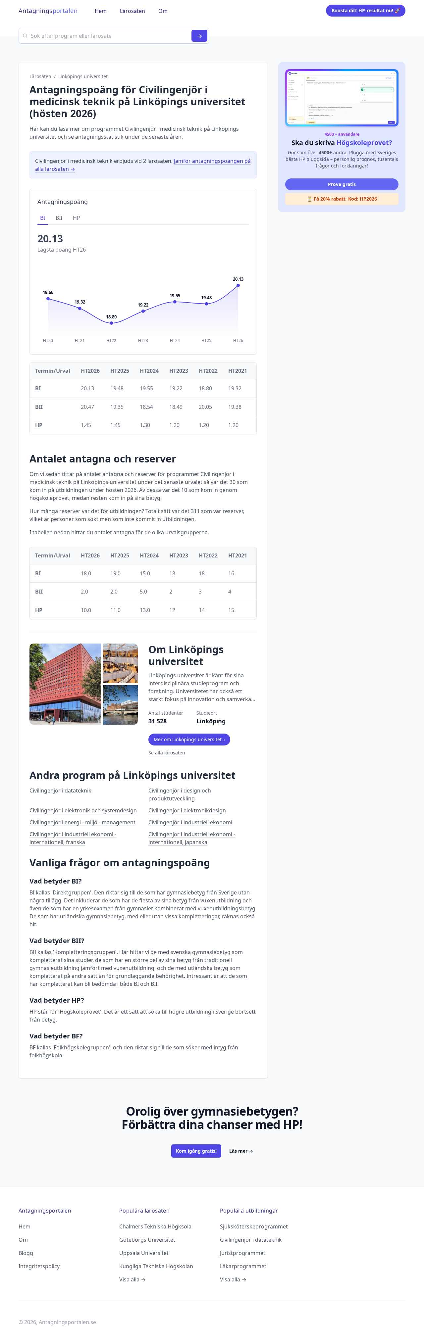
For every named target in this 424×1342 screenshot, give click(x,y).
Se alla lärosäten (166, 752)
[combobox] (114, 36)
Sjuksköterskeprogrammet (254, 1226)
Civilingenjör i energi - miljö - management (82, 822)
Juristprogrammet (242, 1253)
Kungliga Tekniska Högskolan (156, 1266)
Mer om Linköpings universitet (189, 739)
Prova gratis (342, 184)
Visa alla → (132, 1279)
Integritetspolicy (39, 1266)
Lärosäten (40, 76)
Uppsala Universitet (144, 1253)
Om (23, 1239)
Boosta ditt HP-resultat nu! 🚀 (366, 10)
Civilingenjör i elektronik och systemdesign (83, 810)
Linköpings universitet (83, 76)
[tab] (42, 218)
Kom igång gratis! (196, 1151)
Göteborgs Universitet (147, 1239)
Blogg (26, 1253)
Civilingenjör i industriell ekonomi (190, 822)
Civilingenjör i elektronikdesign (187, 810)
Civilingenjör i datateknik (60, 790)
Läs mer (241, 1151)
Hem (24, 1226)
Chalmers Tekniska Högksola (155, 1226)
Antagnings (48, 11)
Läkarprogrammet (243, 1266)
